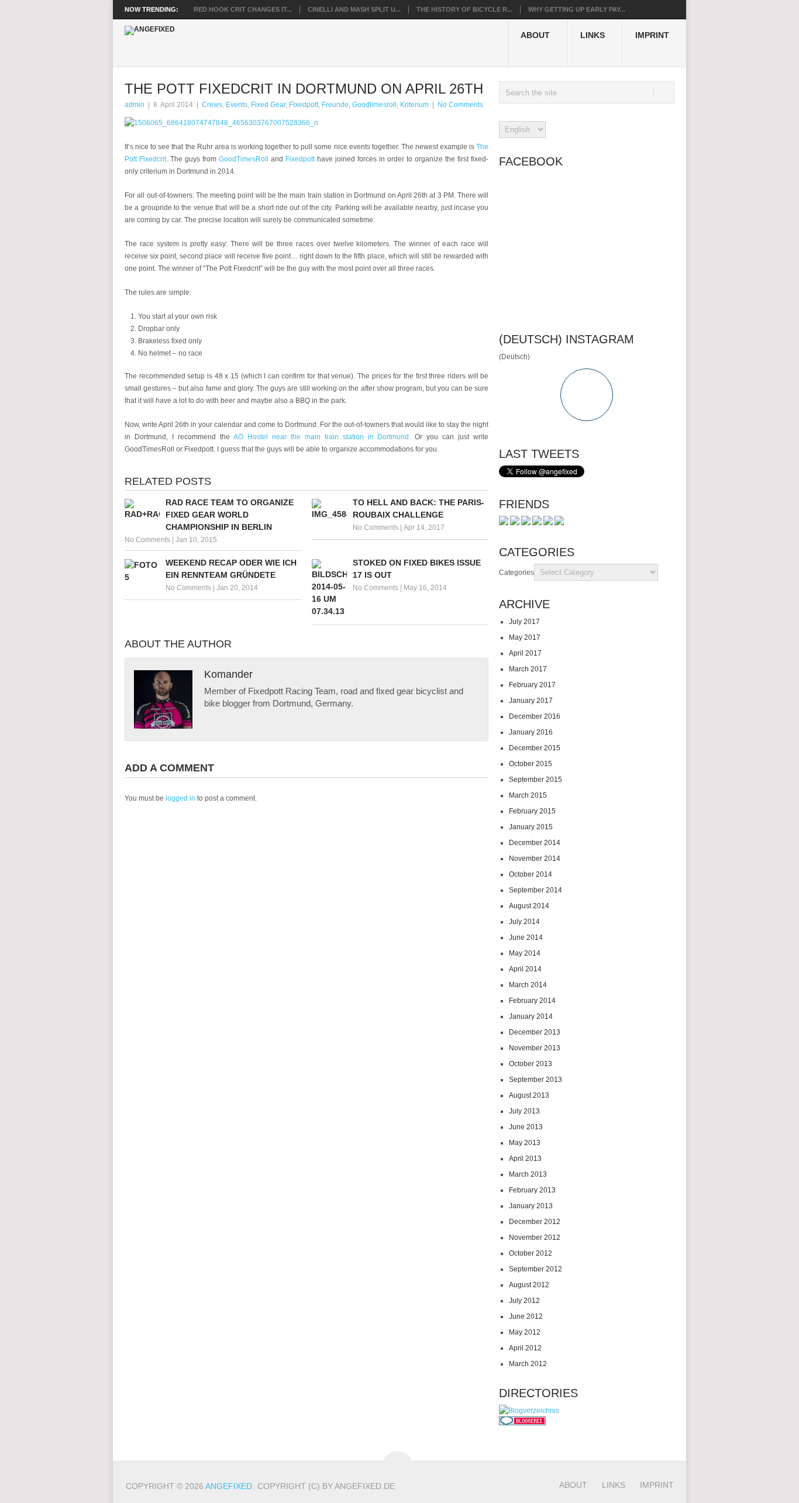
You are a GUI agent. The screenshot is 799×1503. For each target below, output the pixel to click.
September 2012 (535, 1269)
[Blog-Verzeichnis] (522, 1423)
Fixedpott (303, 105)
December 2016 (534, 716)
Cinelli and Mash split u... (354, 9)
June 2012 (526, 1316)
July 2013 (524, 1111)
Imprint (652, 35)
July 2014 (524, 922)
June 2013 (526, 1127)
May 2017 (524, 637)
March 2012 (528, 1364)
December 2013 (534, 1032)
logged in (180, 798)
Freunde (335, 105)
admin (134, 105)
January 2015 (531, 827)
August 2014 (529, 906)
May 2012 (524, 1332)
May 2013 (524, 1143)
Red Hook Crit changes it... (243, 9)
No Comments (460, 105)
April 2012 (525, 1348)
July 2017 (524, 622)
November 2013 (534, 1048)
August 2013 (529, 1095)
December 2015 (534, 748)
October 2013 (530, 1064)
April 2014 (525, 969)
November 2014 (534, 858)
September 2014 (535, 890)
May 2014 (524, 953)
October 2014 (530, 874)
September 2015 (535, 779)
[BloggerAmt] (529, 1411)
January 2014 (531, 1016)
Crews (212, 105)
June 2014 (526, 937)
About (535, 35)
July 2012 (524, 1301)
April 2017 (525, 653)
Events (236, 105)
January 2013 (531, 1206)
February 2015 (532, 811)
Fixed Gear (268, 105)
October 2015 (530, 764)
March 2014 (528, 985)
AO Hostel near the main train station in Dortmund (321, 437)
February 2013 (532, 1190)
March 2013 (528, 1174)
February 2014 (532, 1001)
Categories (516, 572)
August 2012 (529, 1285)
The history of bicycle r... (464, 9)
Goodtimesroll (374, 105)
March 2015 (528, 795)
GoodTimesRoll (245, 159)
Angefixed (228, 1486)
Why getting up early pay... (576, 9)
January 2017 (531, 701)
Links (592, 35)
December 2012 (534, 1222)
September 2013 (535, 1079)
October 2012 (530, 1253)
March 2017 (528, 669)
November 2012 (534, 1237)
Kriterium (414, 105)
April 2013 (525, 1158)
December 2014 (534, 843)
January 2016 (531, 732)
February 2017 (532, 685)
